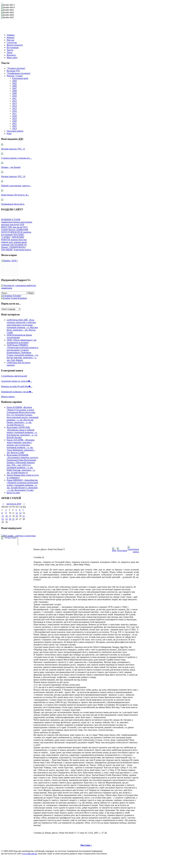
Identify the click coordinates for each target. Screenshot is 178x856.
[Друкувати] (122, 550)
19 (17, 516)
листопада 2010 (13, 504)
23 (6, 519)
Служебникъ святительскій (14, 376)
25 (13, 519)
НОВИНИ (6, 219)
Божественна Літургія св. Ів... (15, 195)
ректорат (5, 224)
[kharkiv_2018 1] (10, 260)
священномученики (10, 222)
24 (10, 519)
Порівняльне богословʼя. (13, 204)
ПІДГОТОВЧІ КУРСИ (12, 232)
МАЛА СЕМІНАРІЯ (18, 229)
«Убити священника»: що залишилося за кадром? (21, 341)
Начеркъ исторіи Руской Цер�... (16, 386)
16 (6, 516)
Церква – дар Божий (10, 167)
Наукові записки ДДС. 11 (13, 149)
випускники (26, 222)
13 (20, 513)
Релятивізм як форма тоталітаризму (19, 336)
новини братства (19, 239)
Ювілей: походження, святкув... (16, 185)
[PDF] (114, 550)
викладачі (14, 224)
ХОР (22, 224)
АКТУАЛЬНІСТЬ (18, 244)
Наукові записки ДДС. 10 (13, 176)
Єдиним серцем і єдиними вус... (16, 158)
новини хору (7, 242)
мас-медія (17, 227)
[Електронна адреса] (133, 552)
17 (10, 516)
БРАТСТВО (6, 227)
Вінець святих (8, 396)
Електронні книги (22, 249)
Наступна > (86, 845)
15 (3, 516)
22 (3, 519)
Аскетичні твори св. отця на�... (16, 381)
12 (17, 513)
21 (24, 516)
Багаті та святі (13, 492)
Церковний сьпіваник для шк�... (17, 391)
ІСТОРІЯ (16, 219)
